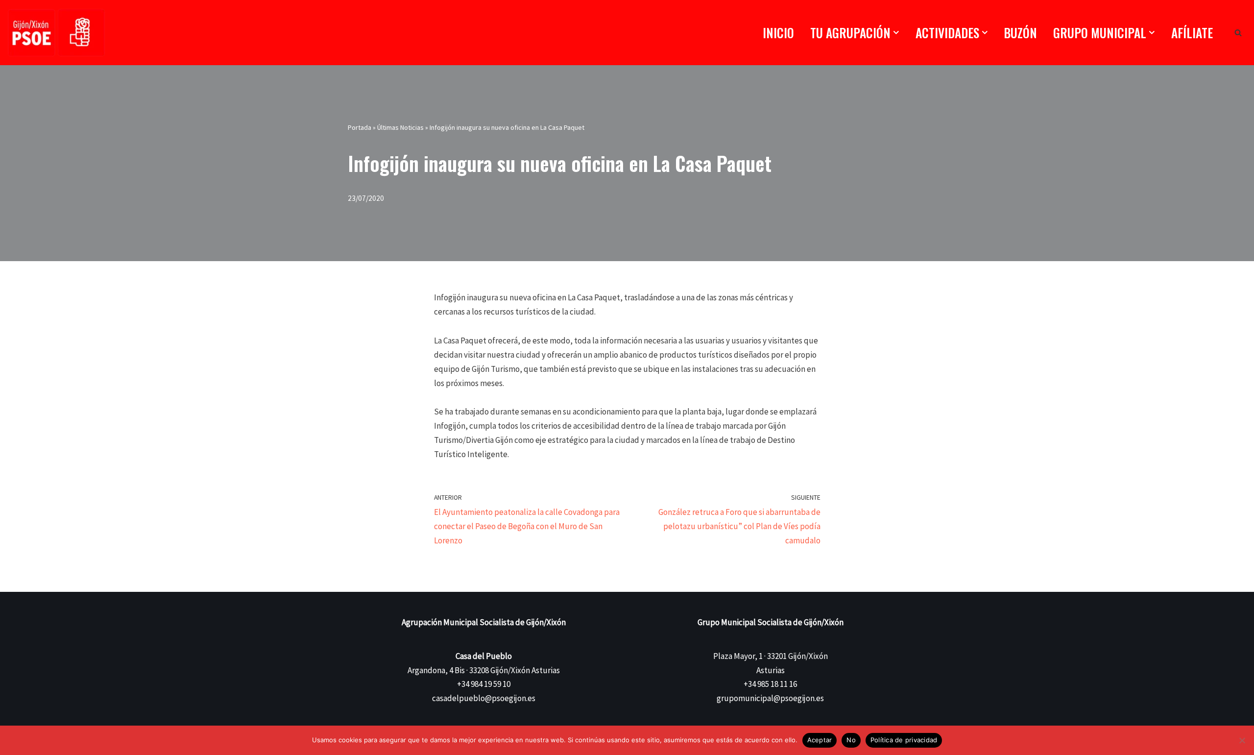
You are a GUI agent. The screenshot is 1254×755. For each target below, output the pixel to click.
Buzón (1020, 33)
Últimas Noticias (400, 127)
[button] (896, 32)
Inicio (778, 33)
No (851, 740)
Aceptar (819, 740)
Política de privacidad (904, 740)
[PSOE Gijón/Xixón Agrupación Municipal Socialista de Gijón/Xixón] (56, 32)
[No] (1242, 740)
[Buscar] (1238, 32)
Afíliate (1192, 33)
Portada (359, 127)
